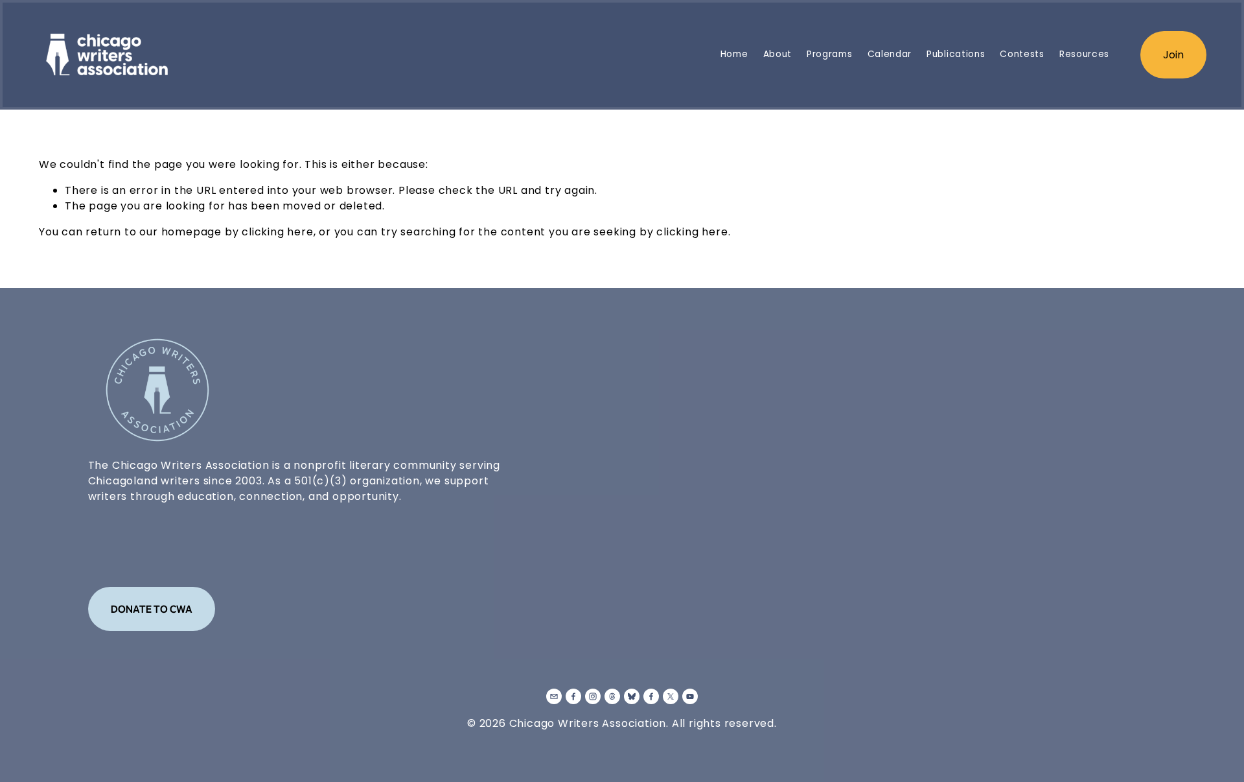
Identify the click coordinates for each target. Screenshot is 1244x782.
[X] (670, 696)
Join (1173, 54)
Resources (1084, 54)
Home (734, 54)
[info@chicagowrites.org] (554, 696)
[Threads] (612, 696)
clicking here (277, 231)
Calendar (890, 54)
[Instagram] (593, 696)
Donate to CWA (151, 608)
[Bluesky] (631, 696)
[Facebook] (573, 696)
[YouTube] (690, 696)
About (777, 54)
